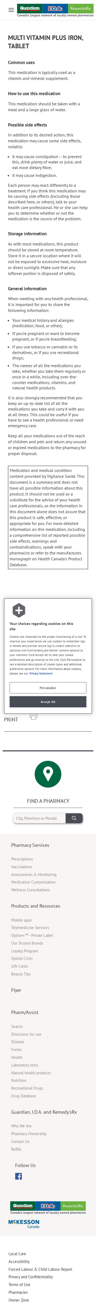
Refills (16, 1149)
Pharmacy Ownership (28, 1133)
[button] (33, 716)
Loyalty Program (24, 950)
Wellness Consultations (30, 889)
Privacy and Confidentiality (31, 1276)
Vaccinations (21, 866)
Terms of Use (19, 1284)
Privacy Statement (41, 673)
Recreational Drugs (27, 1088)
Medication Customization (33, 882)
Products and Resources (35, 906)
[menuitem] (18, 1176)
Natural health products (31, 1072)
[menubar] (18, 1176)
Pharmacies (18, 1292)
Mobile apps (21, 920)
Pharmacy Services (30, 845)
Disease (17, 1041)
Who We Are (21, 1125)
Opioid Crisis (22, 958)
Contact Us (20, 1141)
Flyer (16, 990)
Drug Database (23, 1095)
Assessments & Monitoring (34, 874)
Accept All (48, 701)
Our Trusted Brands (27, 943)
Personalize (48, 687)
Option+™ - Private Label (32, 935)
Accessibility (19, 1261)
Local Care (17, 1253)
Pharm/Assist (24, 1012)
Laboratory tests (24, 1065)
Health (16, 1057)
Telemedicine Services (30, 927)
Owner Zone (19, 1300)
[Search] (74, 818)
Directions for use (26, 1034)
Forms (16, 1049)
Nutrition (18, 1080)
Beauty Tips (21, 973)
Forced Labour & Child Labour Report (40, 1269)
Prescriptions (22, 859)
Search (17, 1026)
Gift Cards (19, 966)
